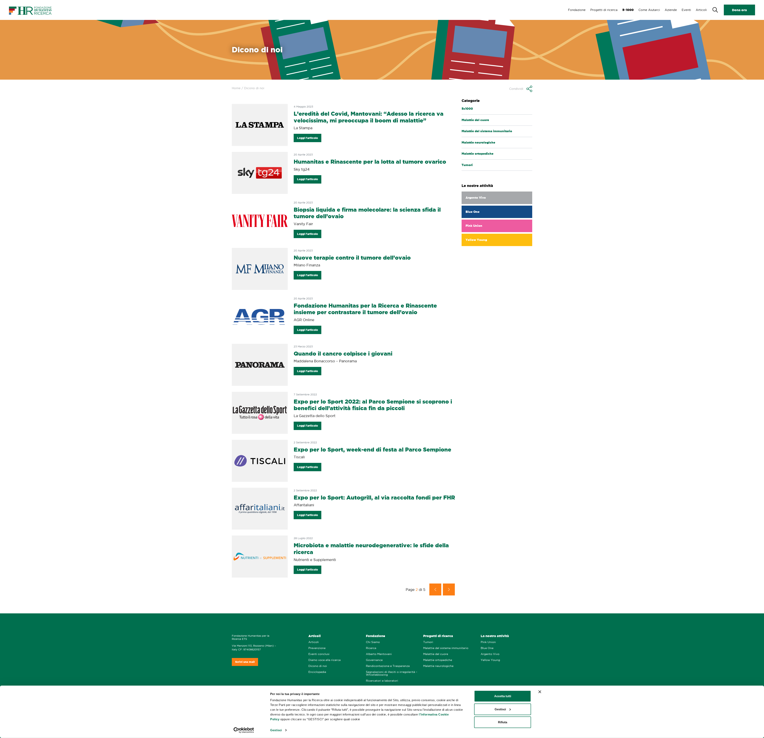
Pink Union (488, 642)
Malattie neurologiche (438, 666)
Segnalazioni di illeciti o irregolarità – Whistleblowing (391, 673)
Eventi (686, 10)
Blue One (487, 648)
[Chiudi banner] (539, 691)
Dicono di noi (317, 666)
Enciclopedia (317, 672)
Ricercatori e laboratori (382, 680)
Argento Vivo (490, 654)
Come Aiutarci (649, 10)
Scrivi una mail (245, 661)
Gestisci (276, 730)
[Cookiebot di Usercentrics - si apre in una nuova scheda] (243, 730)
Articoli (701, 10)
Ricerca (371, 648)
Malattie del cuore (435, 654)
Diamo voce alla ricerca (324, 660)
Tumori (428, 642)
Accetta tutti (502, 696)
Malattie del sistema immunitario (445, 648)
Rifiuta (502, 722)
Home (236, 88)
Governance (374, 660)
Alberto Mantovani (379, 654)
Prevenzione (316, 648)
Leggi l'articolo (307, 138)
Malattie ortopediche (437, 660)
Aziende (671, 10)
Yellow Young (490, 660)
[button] (520, 89)
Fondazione (577, 10)
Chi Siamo (373, 642)
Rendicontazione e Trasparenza (388, 666)
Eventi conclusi (318, 654)
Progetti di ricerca (604, 10)
